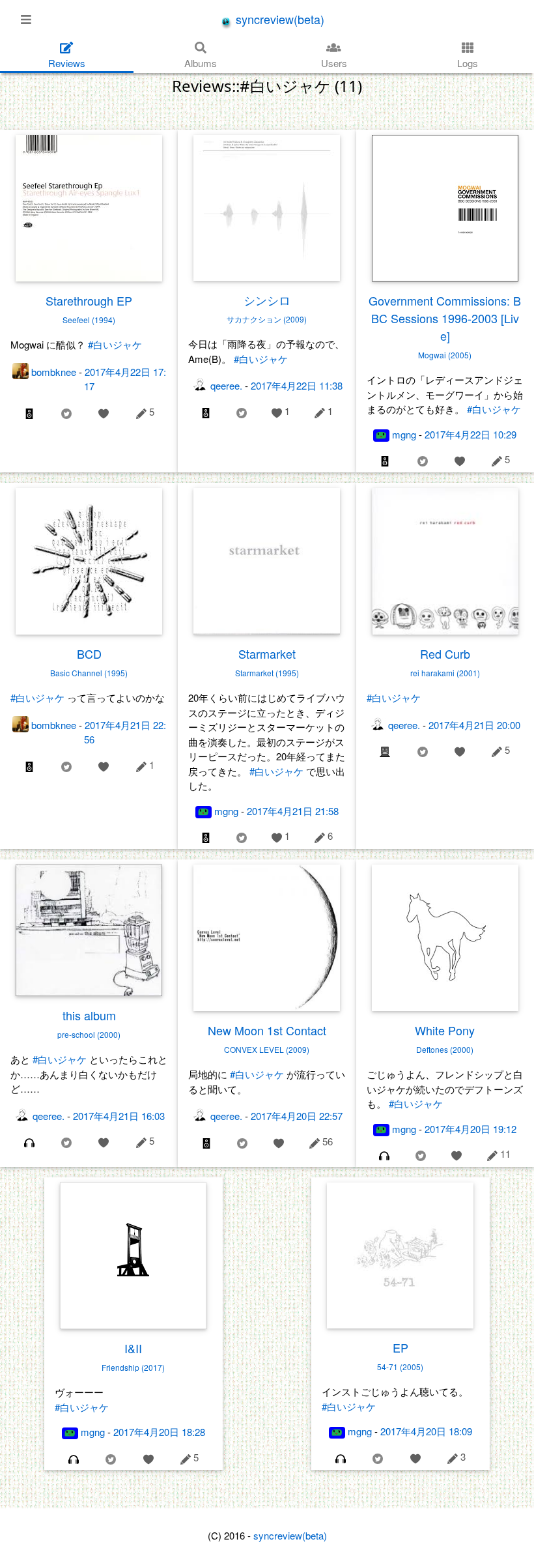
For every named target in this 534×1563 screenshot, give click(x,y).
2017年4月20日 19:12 (470, 1129)
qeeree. (226, 385)
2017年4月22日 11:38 (297, 385)
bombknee (53, 372)
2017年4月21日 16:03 (119, 1116)
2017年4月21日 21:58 (293, 811)
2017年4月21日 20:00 (474, 725)
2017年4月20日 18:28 (159, 1432)
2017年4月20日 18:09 (426, 1431)
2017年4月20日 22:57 (297, 1116)
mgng (404, 434)
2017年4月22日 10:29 (470, 434)
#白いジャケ (115, 344)
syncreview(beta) (278, 18)
